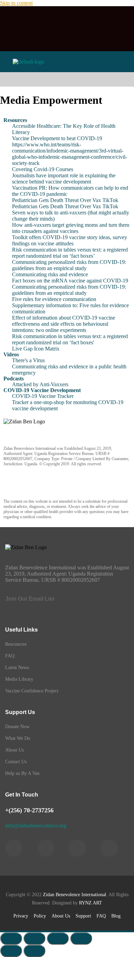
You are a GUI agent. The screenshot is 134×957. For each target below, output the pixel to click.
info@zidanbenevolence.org (35, 825)
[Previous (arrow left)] (11, 951)
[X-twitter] (102, 18)
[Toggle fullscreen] (34, 938)
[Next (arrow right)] (34, 951)
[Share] (58, 938)
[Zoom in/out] (11, 938)
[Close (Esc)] (81, 938)
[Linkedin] (67, 18)
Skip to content (16, 3)
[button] (66, 79)
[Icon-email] (84, 37)
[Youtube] (49, 37)
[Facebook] (32, 18)
